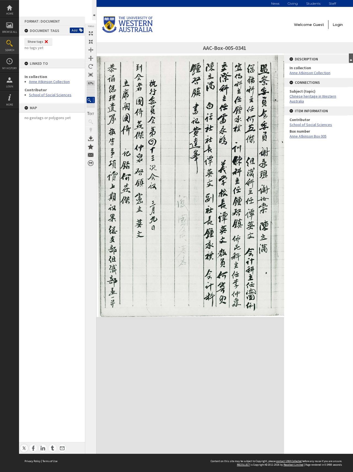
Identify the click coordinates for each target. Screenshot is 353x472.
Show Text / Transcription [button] (90, 113)
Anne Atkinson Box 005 (308, 136)
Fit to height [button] (90, 58)
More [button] (9, 104)
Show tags (35, 41)
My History (9, 68)
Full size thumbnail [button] (90, 33)
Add (74, 30)
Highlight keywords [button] (90, 130)
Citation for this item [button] (90, 163)
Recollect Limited (293, 464)
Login (9, 86)
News (275, 3)
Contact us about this (90, 155)
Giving (293, 3)
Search (9, 50)
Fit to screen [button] (90, 41)
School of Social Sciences (50, 94)
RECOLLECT (243, 464)
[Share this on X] (24, 445)
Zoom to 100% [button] (90, 75)
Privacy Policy (33, 461)
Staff (332, 3)
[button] (91, 100)
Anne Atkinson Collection (49, 81)
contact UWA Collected (289, 461)
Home (9, 13)
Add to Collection (90, 147)
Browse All (9, 32)
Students (313, 3)
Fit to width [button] (90, 50)
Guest (318, 24)
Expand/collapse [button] (351, 58)
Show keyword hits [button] (90, 122)
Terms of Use (49, 461)
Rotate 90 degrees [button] (90, 66)
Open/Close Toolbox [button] (94, 10)
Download (90, 138)
